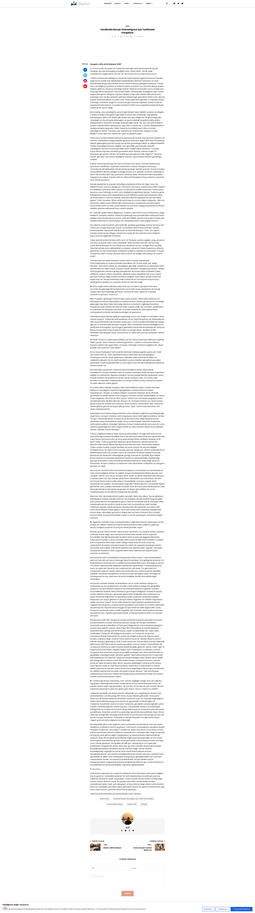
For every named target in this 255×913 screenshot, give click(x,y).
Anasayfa (107, 3)
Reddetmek (223, 909)
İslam (117, 3)
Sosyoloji (137, 3)
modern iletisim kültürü (115, 804)
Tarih (126, 3)
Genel (148, 3)
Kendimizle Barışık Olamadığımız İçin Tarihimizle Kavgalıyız (133, 799)
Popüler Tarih (131, 804)
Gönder (127, 894)
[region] (127, 907)
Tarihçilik (144, 804)
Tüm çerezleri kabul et (241, 909)
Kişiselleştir (208, 909)
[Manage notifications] (5, 907)
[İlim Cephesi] (80, 3)
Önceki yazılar (98, 841)
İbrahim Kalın (104, 799)
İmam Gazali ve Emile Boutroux (142, 849)
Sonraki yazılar (156, 841)
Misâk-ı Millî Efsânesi (112, 848)
